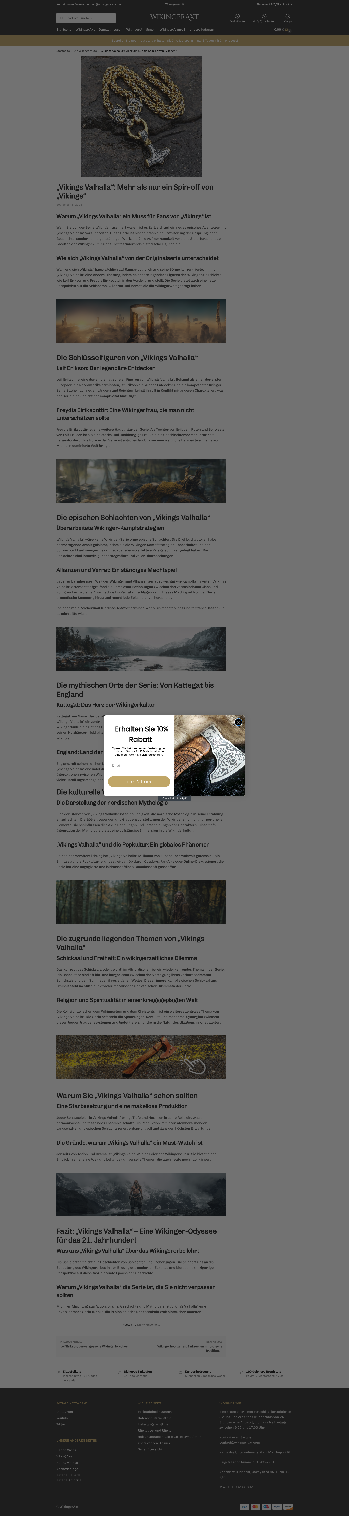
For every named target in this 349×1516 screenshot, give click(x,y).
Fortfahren (139, 782)
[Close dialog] (238, 722)
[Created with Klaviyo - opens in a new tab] (174, 798)
